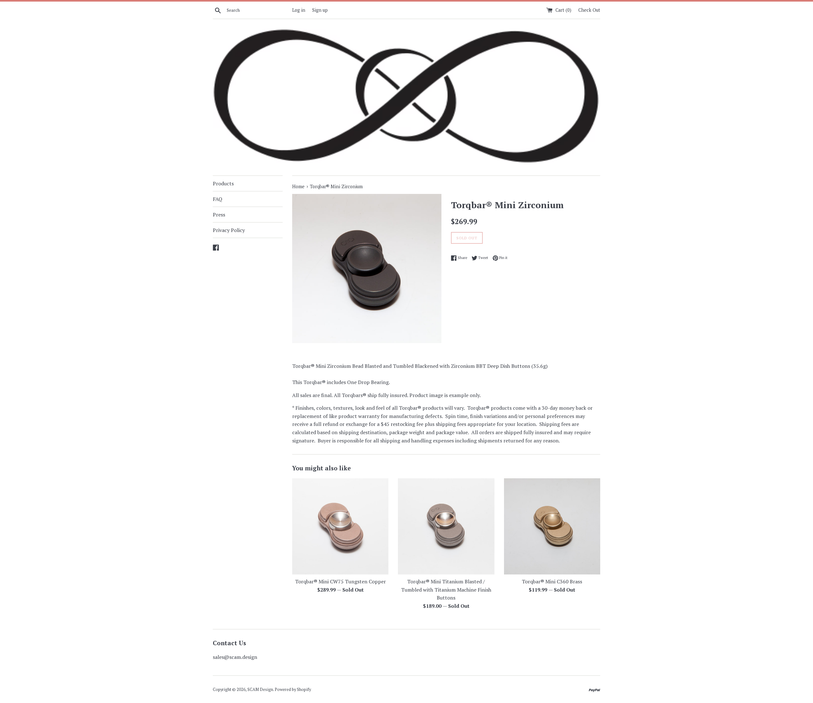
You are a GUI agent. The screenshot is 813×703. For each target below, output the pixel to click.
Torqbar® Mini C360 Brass (552, 581)
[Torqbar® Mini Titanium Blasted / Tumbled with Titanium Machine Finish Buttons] (446, 526)
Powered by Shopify (293, 689)
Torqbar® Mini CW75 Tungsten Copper (340, 581)
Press (219, 214)
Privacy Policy (229, 230)
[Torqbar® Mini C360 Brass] (552, 526)
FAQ (217, 199)
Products (223, 183)
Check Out (589, 10)
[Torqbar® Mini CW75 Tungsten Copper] (340, 526)
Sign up (320, 10)
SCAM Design (260, 689)
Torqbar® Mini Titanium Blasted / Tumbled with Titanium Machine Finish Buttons (446, 589)
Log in (298, 10)
